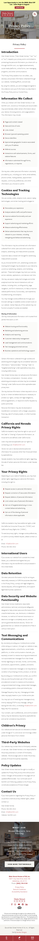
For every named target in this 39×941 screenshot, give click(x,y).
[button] (35, 14)
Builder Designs (22, 932)
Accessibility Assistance (19, 892)
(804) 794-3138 (21, 883)
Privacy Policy (19, 887)
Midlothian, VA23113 (19, 881)
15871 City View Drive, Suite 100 (19, 879)
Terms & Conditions (19, 889)
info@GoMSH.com (18, 445)
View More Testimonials (19, 864)
